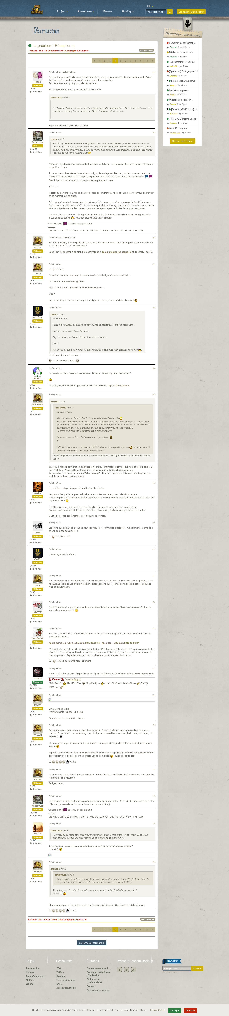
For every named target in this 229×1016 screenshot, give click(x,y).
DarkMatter (37, 638)
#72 (154, 602)
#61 (154, 72)
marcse (37, 247)
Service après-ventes (98, 990)
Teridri (37, 82)
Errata (59, 983)
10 (146, 60)
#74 (154, 668)
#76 (154, 725)
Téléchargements (65, 979)
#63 (154, 237)
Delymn (37, 705)
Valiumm (37, 779)
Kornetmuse (56, 98)
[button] (150, 6)
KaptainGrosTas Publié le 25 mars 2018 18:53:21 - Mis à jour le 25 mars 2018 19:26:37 (94, 642)
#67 (154, 394)
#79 (154, 823)
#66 (154, 368)
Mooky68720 (37, 405)
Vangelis (37, 735)
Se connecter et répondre (91, 942)
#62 (154, 132)
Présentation (33, 968)
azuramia (37, 612)
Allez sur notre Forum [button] (182, 140)
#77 (154, 769)
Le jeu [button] (61, 11)
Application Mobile (66, 987)
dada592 (54, 402)
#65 (154, 307)
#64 (154, 264)
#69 (154, 522)
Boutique (128, 11)
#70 (154, 549)
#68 (154, 483)
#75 (154, 695)
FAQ (58, 968)
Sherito (37, 833)
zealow (53, 139)
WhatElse (37, 317)
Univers (30, 972)
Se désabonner (170, 972)
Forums (107, 11)
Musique (61, 976)
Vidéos (60, 972)
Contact (91, 986)
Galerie (29, 983)
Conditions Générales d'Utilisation (98, 974)
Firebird (37, 678)
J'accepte (174, 1010)
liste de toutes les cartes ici (116, 251)
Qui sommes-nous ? (97, 968)
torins (38, 585)
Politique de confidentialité (94, 981)
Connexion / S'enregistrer (191, 11)
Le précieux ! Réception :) (53, 45)
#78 (154, 796)
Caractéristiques (34, 976)
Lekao (38, 274)
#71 (154, 575)
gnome (37, 533)
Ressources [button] (85, 11)
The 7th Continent (48, 50)
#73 (154, 628)
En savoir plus (157, 1009)
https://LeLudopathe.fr (119, 385)
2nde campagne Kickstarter (73, 50)
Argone (37, 493)
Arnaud (37, 378)
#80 (154, 861)
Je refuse (190, 1010)
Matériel (30, 979)
